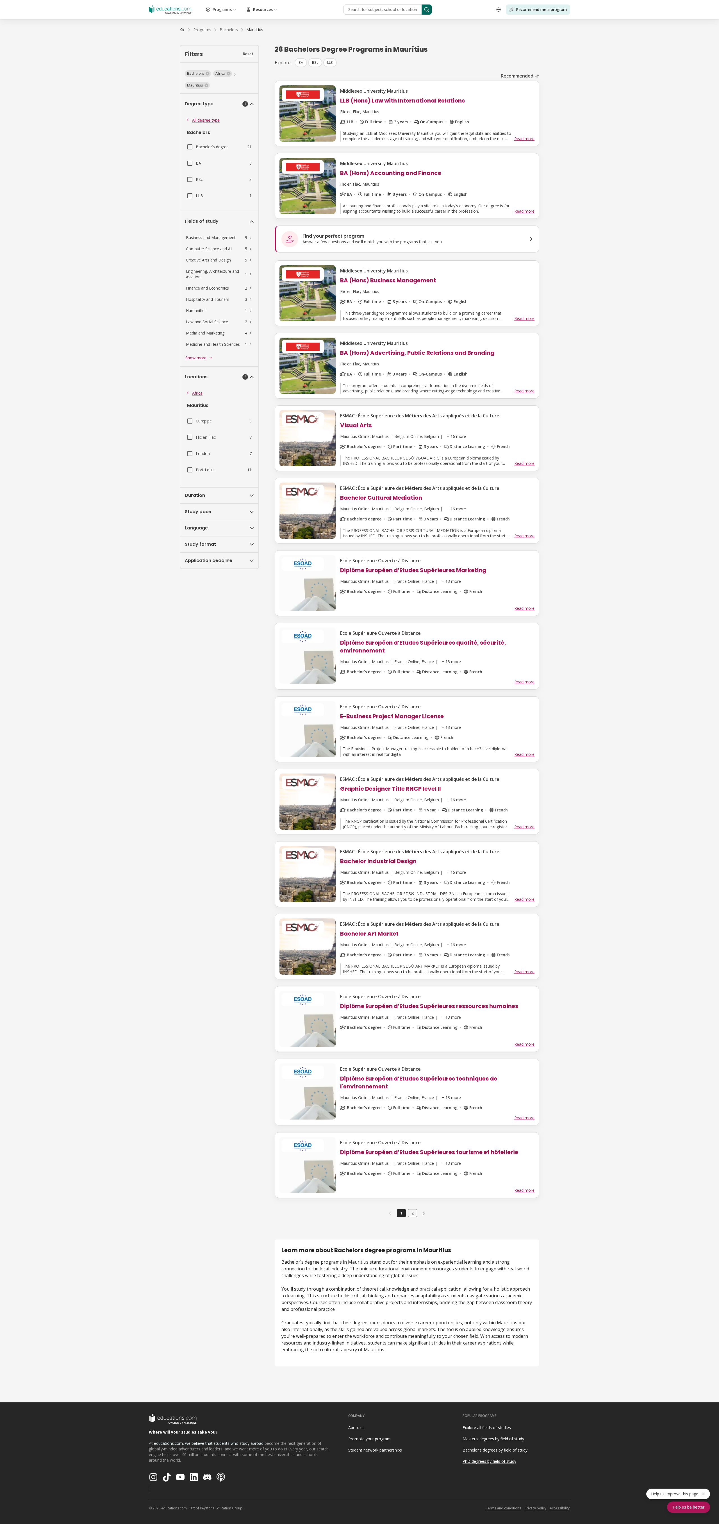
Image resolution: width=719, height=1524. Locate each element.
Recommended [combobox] (517, 76)
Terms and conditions (503, 1508)
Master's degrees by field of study (493, 1438)
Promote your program (369, 1438)
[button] (198, 73)
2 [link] (412, 1213)
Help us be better (688, 1507)
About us (356, 1427)
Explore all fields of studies (487, 1427)
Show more (195, 357)
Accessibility (560, 1508)
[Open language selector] (498, 9)
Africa (197, 393)
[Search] (427, 9)
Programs (222, 9)
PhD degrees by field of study (489, 1461)
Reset (248, 53)
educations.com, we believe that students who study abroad (208, 1443)
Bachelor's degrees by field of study (495, 1450)
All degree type (206, 120)
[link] (254, 30)
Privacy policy (535, 1508)
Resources (263, 9)
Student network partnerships (375, 1450)
